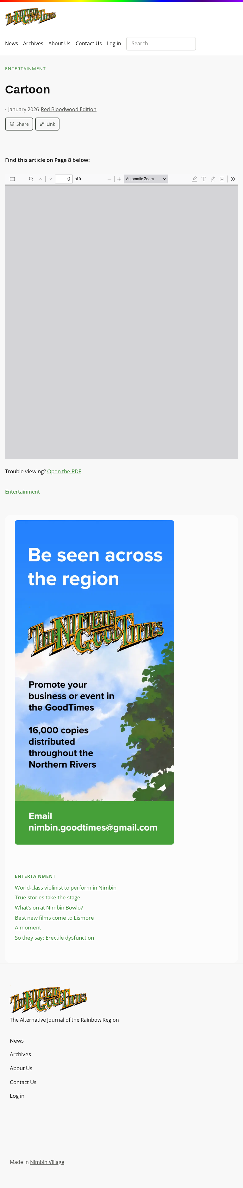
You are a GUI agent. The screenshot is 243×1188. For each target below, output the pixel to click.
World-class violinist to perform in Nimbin (65, 887)
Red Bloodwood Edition (69, 109)
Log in (114, 43)
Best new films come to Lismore (54, 917)
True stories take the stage (47, 897)
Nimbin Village (47, 1162)
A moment (28, 927)
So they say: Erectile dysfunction (54, 937)
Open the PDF (64, 471)
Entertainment (25, 69)
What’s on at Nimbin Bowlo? (49, 907)
